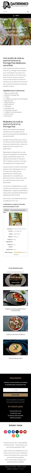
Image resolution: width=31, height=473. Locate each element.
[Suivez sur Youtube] (25, 431)
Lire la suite (16, 282)
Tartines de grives (15, 277)
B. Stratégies (21, 469)
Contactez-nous (15, 413)
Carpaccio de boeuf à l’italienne (15, 334)
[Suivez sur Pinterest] (21, 431)
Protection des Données (15, 415)
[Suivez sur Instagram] (5, 431)
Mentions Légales (15, 417)
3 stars (19, 210)
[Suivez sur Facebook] (13, 431)
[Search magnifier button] (28, 12)
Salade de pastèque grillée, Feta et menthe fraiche (15, 309)
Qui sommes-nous (15, 411)
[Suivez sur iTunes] (13, 435)
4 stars (23, 210)
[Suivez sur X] (17, 431)
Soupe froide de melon (15, 358)
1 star (12, 210)
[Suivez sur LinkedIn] (9, 431)
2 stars (15, 210)
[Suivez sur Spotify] (17, 435)
